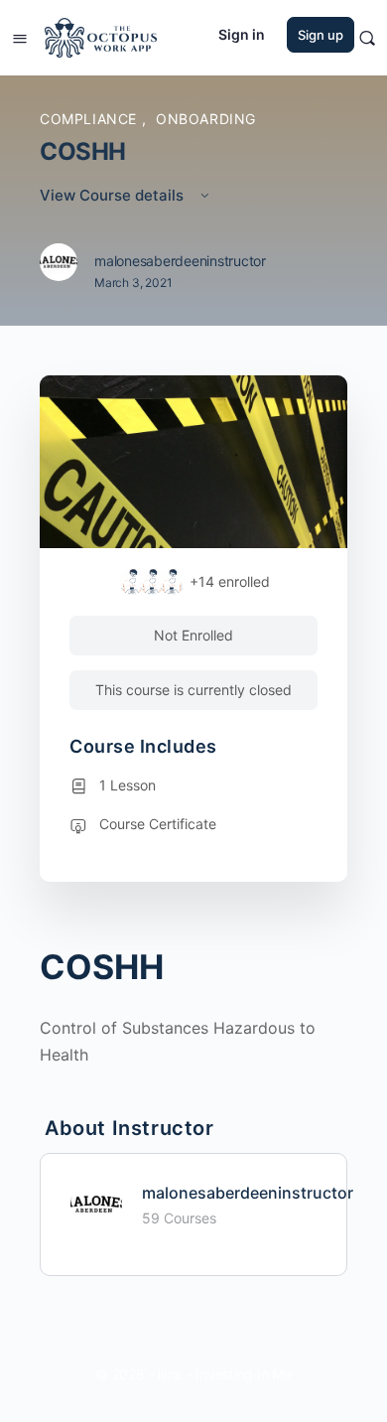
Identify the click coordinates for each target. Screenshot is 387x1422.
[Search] (367, 37)
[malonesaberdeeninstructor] (96, 1202)
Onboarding (206, 118)
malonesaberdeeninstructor (247, 1193)
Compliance (91, 118)
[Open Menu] (20, 36)
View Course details (114, 195)
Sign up (320, 35)
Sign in (241, 34)
